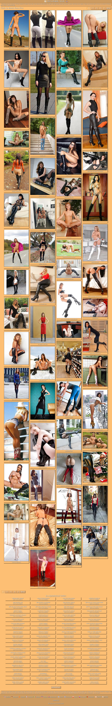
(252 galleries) (43, 666)
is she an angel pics (16, 562)
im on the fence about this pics (16, 461)
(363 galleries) (94, 636)
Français (30, 697)
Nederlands (53, 697)
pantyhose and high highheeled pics (69, 485)
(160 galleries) (43, 653)
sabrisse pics (69, 175)
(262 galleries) (68, 661)
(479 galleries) (17, 670)
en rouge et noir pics (42, 344)
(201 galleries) (17, 599)
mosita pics (16, 521)
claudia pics (42, 155)
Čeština (45, 697)
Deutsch (15, 697)
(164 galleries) (69, 640)
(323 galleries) (94, 640)
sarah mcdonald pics (42, 547)
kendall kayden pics (68, 279)
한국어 (106, 697)
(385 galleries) (68, 666)
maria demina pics (95, 523)
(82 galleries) (94, 674)
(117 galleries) (94, 615)
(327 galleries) (69, 657)
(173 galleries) (43, 620)
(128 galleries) (17, 624)
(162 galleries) (43, 678)
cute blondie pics (43, 304)
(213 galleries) (17, 657)
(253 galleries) (69, 607)
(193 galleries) (94, 657)
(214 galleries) (18, 603)
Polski (76, 697)
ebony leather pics (42, 420)
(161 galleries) (43, 640)
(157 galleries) (43, 599)
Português (91, 697)
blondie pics (95, 48)
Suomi (61, 697)
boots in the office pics (95, 353)
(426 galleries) (43, 657)
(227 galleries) (17, 636)
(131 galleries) (43, 607)
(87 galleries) (69, 628)
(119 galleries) (43, 632)
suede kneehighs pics (16, 128)
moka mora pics (95, 262)
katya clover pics (16, 267)
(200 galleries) (17, 645)
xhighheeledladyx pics (43, 501)
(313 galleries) (94, 661)
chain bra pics (95, 222)
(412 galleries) (68, 603)
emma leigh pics (16, 501)
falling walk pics (42, 264)
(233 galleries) (17, 611)
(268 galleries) (69, 636)
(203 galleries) (68, 670)
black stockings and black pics (95, 296)
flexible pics (95, 318)
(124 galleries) (18, 678)
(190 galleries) (18, 628)
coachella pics (42, 230)
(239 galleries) (94, 603)
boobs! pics (68, 88)
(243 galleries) (18, 649)
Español (22, 697)
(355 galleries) (43, 682)
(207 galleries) (94, 678)
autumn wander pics (16, 191)
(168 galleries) (18, 640)
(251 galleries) (43, 670)
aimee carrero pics (95, 387)
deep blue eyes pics (95, 149)
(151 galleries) (18, 615)
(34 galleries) (18, 620)
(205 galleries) (94, 624)
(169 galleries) (18, 607)
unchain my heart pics (16, 329)
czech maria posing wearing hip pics (69, 319)
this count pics (42, 49)
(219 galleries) (43, 636)
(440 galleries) (43, 615)
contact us (56, 700)
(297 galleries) (18, 682)
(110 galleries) (94, 620)
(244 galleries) (17, 661)
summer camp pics (95, 449)
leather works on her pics (95, 88)
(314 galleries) (69, 624)
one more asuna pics (16, 148)
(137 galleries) (69, 653)
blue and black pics (16, 399)
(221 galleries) (68, 615)
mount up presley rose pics (69, 257)
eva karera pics (16, 227)
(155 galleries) (94, 599)
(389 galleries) (69, 599)
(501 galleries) (68, 678)
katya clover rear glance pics (69, 48)
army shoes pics (42, 380)
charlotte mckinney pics (16, 365)
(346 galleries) (17, 653)
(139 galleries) (43, 645)
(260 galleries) (69, 632)
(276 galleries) (43, 661)
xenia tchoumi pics (95, 557)
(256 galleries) (94, 611)
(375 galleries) (69, 620)
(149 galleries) (17, 674)
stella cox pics (69, 379)
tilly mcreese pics (69, 417)
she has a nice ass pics (69, 135)
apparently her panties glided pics (95, 171)
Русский (83, 697)
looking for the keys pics (42, 115)
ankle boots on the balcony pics (95, 429)
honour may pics (42, 196)
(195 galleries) (94, 645)
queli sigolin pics (69, 526)
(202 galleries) (43, 624)
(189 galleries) (94, 666)
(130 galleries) (94, 649)
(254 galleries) (94, 628)
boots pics (69, 237)
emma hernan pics (16, 295)
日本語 (99, 697)
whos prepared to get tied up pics (16, 48)
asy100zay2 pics (69, 451)
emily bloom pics (43, 467)
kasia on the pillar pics (42, 587)
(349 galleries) (68, 611)
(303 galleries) (68, 645)
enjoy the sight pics (68, 197)
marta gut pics (69, 566)
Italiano (38, 697)
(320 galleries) (94, 653)
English (8, 697)
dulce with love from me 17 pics (16, 88)
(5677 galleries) (43, 674)
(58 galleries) (43, 603)
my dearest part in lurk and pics (69, 338)
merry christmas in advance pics (95, 483)
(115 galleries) (69, 649)
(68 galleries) (94, 607)
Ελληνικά (68, 697)
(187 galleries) (94, 670)
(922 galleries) (43, 611)
